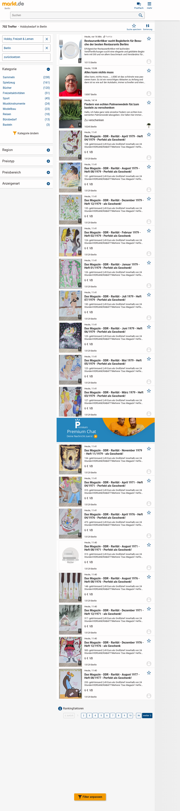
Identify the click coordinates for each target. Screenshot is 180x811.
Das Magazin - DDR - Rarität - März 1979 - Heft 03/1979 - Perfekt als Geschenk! (113, 394)
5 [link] (101, 715)
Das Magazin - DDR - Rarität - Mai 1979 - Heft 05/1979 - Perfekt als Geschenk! (113, 362)
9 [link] (124, 715)
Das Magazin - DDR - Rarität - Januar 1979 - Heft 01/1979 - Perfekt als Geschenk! (112, 266)
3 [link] (89, 715)
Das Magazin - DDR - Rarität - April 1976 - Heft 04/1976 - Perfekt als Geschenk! (113, 516)
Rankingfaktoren (73, 708)
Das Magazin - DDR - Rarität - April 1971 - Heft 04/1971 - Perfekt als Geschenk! (113, 484)
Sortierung (147, 29)
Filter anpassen (92, 797)
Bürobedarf (26, 119)
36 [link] (138, 715)
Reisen (26, 114)
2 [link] (83, 715)
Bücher (26, 87)
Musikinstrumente (26, 103)
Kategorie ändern (28, 133)
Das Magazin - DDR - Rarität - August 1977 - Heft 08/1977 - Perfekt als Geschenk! (112, 676)
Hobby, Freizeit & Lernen (19, 39)
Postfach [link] (138, 8)
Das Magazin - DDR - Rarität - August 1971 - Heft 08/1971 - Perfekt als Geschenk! (112, 548)
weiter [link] (146, 715)
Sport (26, 98)
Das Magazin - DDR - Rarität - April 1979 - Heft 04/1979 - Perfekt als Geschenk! (113, 138)
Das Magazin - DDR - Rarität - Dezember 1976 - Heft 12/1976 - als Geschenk (114, 644)
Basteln (26, 124)
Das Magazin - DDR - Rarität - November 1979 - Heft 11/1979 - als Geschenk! (113, 452)
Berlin (7, 48)
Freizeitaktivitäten (26, 93)
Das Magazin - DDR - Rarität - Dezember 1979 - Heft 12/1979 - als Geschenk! (114, 202)
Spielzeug (26, 82)
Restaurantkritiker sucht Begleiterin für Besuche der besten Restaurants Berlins (113, 42)
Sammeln (26, 77)
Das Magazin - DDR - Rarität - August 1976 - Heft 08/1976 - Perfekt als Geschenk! (112, 580)
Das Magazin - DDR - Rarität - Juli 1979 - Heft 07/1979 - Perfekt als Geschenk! (112, 298)
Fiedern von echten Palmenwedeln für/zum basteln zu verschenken (111, 106)
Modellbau (26, 109)
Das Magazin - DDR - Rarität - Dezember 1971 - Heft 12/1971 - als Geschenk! (114, 612)
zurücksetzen (12, 57)
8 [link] (118, 715)
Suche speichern (134, 29)
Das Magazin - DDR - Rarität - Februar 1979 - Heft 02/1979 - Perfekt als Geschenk (112, 234)
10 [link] (130, 715)
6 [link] (107, 715)
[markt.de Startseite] (13, 3)
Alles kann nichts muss (99, 72)
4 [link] (95, 715)
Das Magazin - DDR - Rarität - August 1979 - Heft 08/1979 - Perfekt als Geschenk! (112, 170)
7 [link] (112, 715)
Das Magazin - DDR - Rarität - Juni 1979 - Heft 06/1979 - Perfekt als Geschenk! (113, 330)
